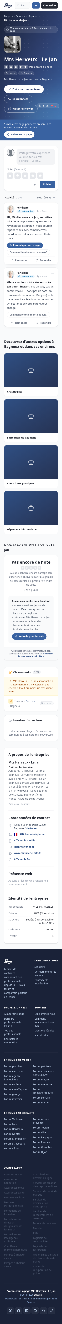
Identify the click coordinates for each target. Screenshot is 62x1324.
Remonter (21, 260)
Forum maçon (41, 1079)
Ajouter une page (14, 1013)
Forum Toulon (41, 1127)
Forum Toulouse (13, 1119)
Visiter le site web (22, 108)
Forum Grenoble (42, 1147)
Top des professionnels (12, 1032)
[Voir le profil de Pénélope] (10, 209)
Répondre (45, 260)
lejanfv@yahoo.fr (24, 846)
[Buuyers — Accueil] (8, 5)
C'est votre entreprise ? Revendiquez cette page (31, 29)
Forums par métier (17, 1060)
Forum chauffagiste (15, 1089)
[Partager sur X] (10, 1310)
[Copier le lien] (51, 1310)
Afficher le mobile (24, 840)
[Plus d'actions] (52, 208)
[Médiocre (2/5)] (17, 175)
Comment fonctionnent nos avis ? (28, 252)
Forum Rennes (41, 1142)
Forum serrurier (42, 1097)
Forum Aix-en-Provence (41, 1121)
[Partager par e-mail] (43, 1310)
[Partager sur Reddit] (35, 1310)
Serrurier (10, 73)
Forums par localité (19, 1113)
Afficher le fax (22, 859)
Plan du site (41, 1035)
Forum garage (12, 1094)
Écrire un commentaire (26, 89)
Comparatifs (13, 1168)
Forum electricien (14, 1071)
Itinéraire (31, 828)
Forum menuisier (43, 1084)
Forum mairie (41, 1102)
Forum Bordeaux (13, 1129)
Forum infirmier (13, 1099)
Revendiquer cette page (26, 245)
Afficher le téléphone (31, 834)
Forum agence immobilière (12, 1077)
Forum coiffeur (12, 1084)
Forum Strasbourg (14, 1143)
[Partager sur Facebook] (18, 1310)
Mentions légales (44, 1030)
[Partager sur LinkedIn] (26, 1310)
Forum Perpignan (43, 1137)
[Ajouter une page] (36, 5)
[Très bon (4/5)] (33, 175)
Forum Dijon (40, 1152)
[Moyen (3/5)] (25, 175)
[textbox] (36, 157)
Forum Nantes (12, 1133)
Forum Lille (39, 1132)
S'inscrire (39, 966)
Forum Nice (10, 1124)
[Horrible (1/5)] (10, 175)
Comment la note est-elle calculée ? (35, 655)
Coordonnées (20, 99)
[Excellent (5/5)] (40, 175)
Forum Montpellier (15, 1138)
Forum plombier (13, 1066)
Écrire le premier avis (31, 636)
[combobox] (22, 5)
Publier (47, 184)
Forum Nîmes (12, 1148)
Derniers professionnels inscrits (12, 1022)
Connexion (49, 5)
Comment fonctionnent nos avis (44, 1022)
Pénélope (23, 207)
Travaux (18, 701)
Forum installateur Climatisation (43, 1072)
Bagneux (15, 706)
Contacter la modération (41, 981)
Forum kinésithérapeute (43, 1091)
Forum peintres (42, 1066)
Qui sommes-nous (44, 1013)
